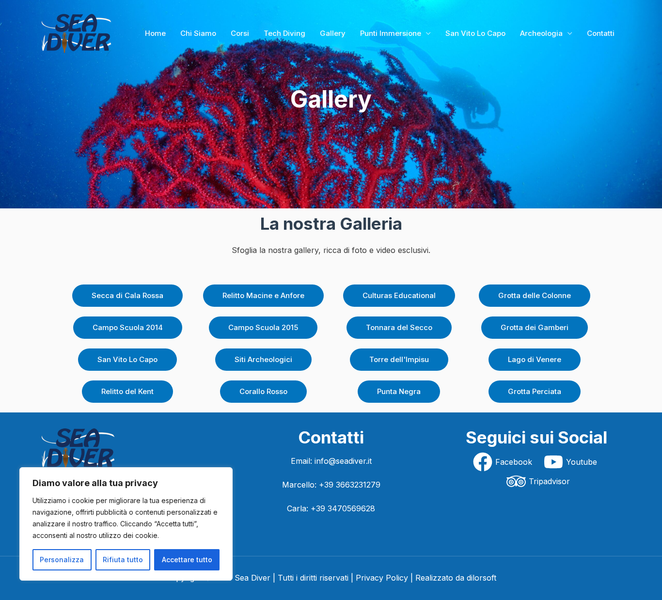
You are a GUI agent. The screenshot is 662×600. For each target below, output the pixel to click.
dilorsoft (481, 578)
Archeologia (541, 33)
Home (155, 33)
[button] (127, 295)
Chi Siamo (198, 33)
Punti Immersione (390, 33)
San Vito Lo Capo (475, 33)
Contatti (601, 33)
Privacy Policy (382, 578)
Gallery (333, 33)
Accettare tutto (187, 559)
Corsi (240, 33)
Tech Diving (284, 33)
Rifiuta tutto (123, 559)
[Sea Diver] (76, 32)
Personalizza (62, 559)
